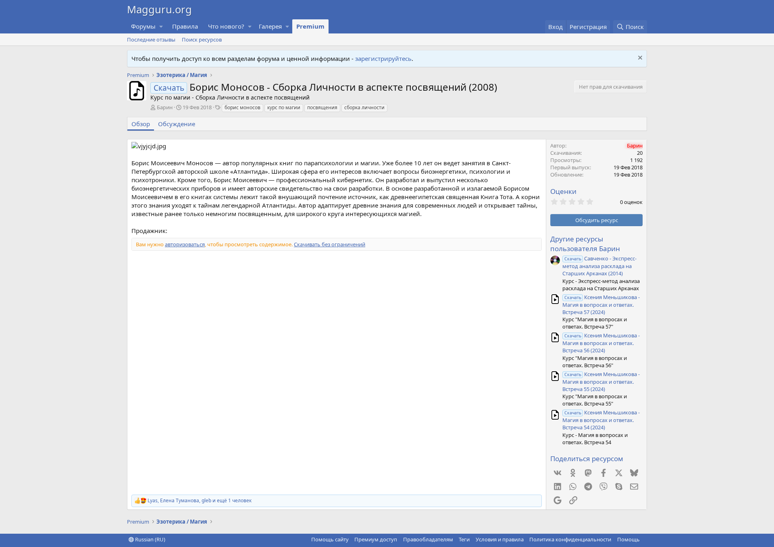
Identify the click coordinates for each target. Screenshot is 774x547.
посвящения (322, 107)
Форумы (143, 26)
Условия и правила (500, 539)
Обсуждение (176, 124)
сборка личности (364, 107)
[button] (161, 26)
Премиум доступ (375, 539)
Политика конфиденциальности (570, 539)
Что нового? (226, 26)
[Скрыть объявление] (639, 58)
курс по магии (283, 107)
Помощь (628, 539)
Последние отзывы (151, 39)
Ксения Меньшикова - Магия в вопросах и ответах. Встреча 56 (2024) (601, 343)
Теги (464, 539)
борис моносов (242, 107)
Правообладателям (428, 539)
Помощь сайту (330, 539)
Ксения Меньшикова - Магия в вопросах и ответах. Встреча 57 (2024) (601, 304)
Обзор (140, 124)
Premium (310, 26)
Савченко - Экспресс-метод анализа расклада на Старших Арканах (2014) (599, 266)
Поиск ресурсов (202, 39)
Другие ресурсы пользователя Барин (585, 243)
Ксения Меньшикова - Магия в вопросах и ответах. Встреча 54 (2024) (601, 420)
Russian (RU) (149, 539)
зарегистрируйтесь (383, 58)
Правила (185, 26)
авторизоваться (185, 244)
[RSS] (645, 539)
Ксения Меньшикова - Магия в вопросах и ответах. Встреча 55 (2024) (601, 381)
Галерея (270, 26)
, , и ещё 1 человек (200, 500)
